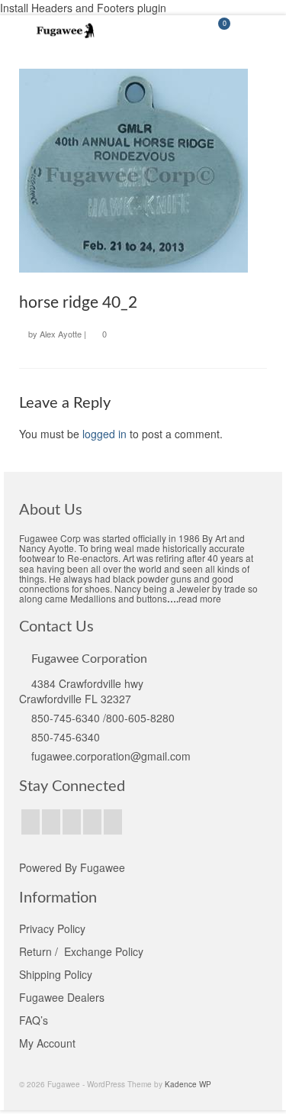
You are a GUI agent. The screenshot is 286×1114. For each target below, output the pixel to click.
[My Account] (179, 30)
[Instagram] (72, 821)
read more (199, 598)
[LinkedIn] (113, 821)
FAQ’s (33, 1020)
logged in (104, 433)
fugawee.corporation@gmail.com (111, 756)
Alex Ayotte (61, 334)
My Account (47, 1043)
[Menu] (255, 30)
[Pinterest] (92, 821)
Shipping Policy (55, 974)
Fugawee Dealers (63, 997)
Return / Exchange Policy (81, 951)
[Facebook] (30, 821)
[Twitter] (51, 821)
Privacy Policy (52, 928)
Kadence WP (188, 1084)
